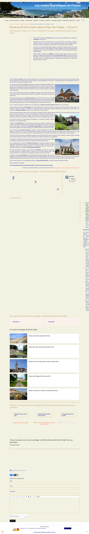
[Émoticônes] (34, 497)
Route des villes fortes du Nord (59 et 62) (41, 347)
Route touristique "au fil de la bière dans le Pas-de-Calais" (66, 167)
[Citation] (21, 497)
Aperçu (38, 496)
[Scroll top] (86, 531)
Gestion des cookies (44, 526)
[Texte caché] (27, 497)
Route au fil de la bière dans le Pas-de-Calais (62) (44, 361)
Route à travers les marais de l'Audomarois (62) (43, 390)
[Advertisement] (19, 55)
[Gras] (11, 497)
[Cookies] (2, 531)
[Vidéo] (30, 497)
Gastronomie (28, 20)
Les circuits (16, 24)
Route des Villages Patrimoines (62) (40, 376)
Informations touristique (68, 20)
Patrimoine (35, 20)
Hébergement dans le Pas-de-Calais (20, 414)
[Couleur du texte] (18, 497)
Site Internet (12, 491)
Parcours (47, 20)
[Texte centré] (23, 497)
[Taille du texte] (16, 497)
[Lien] (25, 497)
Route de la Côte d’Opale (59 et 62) (39, 336)
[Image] (28, 497)
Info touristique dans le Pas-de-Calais (68, 414)
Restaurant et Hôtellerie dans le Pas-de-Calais (44, 414)
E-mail (11, 486)
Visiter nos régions (14, 20)
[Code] (32, 497)
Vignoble (22, 20)
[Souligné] (15, 497)
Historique (41, 20)
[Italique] (13, 497)
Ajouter (13, 520)
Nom (11, 481)
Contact (78, 20)
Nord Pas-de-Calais (25, 24)
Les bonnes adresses (56, 20)
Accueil (6, 20)
